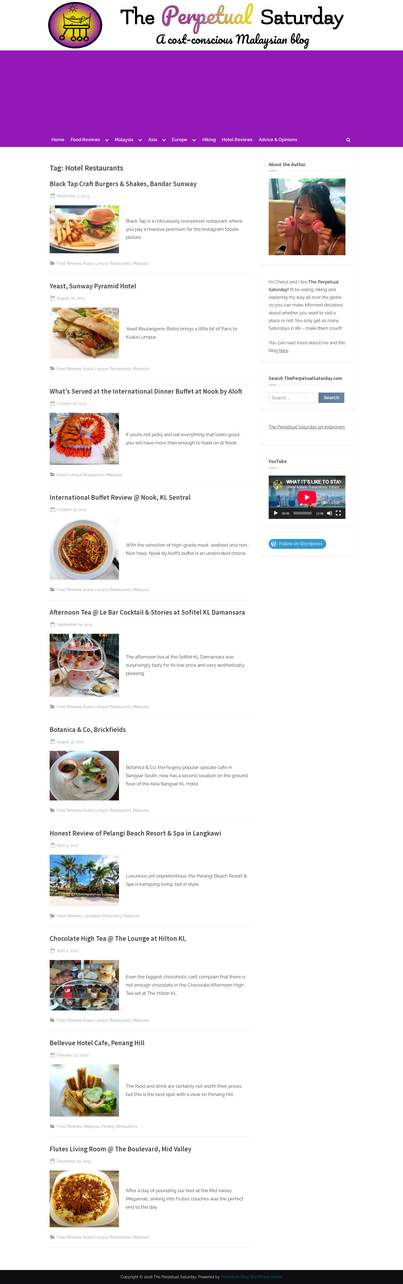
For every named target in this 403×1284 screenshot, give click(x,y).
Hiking (209, 139)
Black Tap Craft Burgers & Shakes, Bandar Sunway (123, 184)
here (283, 350)
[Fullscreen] (338, 513)
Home (58, 139)
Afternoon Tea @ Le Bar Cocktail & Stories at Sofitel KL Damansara (147, 612)
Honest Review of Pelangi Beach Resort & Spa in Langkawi (135, 833)
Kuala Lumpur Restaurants (107, 263)
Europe (179, 139)
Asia (152, 139)
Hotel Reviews (237, 139)
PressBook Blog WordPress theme (251, 1277)
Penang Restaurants (119, 1126)
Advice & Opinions (278, 139)
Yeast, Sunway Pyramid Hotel (93, 286)
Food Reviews (85, 139)
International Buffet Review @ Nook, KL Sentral (120, 497)
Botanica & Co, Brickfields (88, 729)
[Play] (276, 513)
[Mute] (329, 513)
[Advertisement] (201, 92)
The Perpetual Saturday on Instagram (307, 427)
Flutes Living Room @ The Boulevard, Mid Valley (120, 1149)
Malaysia (124, 139)
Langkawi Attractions (102, 915)
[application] (307, 497)
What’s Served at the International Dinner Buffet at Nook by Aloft (146, 391)
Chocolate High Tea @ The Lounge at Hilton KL (118, 938)
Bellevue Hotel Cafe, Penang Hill (97, 1043)
